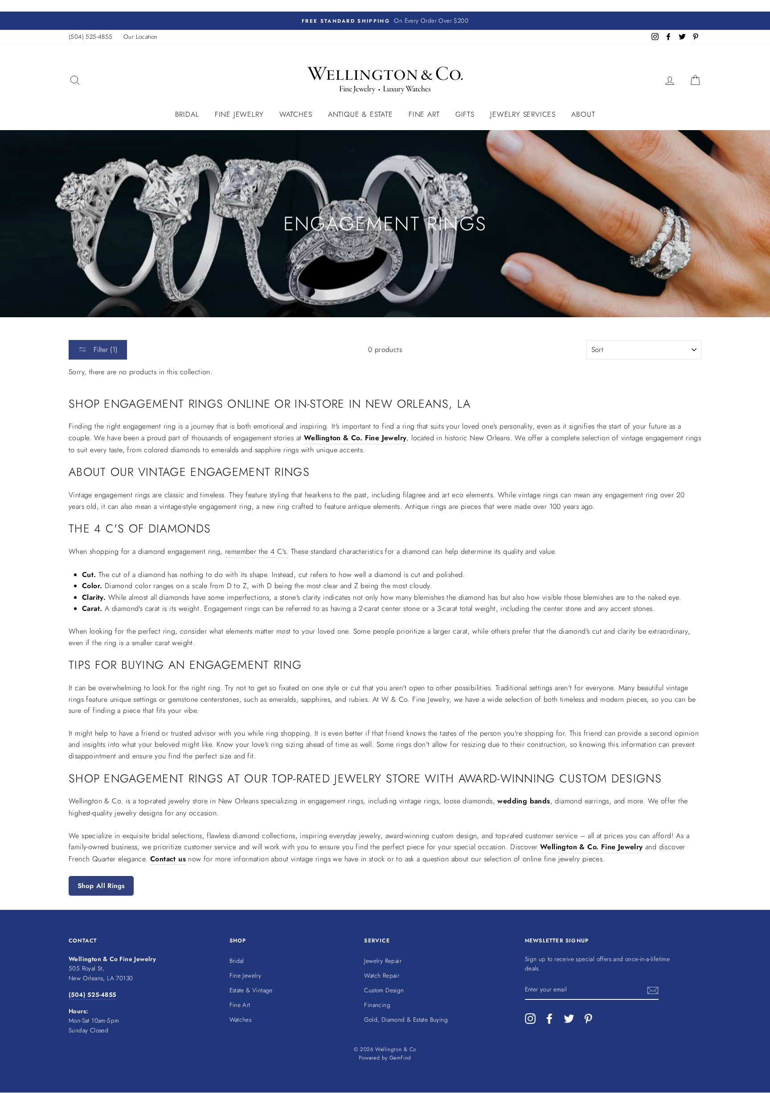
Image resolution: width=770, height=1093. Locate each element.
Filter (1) (104, 349)
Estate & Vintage (251, 990)
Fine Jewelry (239, 114)
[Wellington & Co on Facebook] (549, 1018)
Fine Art (424, 114)
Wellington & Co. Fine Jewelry (355, 438)
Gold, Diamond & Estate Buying (406, 1019)
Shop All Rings (101, 886)
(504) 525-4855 (91, 36)
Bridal (187, 114)
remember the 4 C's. (257, 551)
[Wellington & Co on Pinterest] (588, 1018)
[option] (385, 21)
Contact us (168, 859)
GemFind (400, 1058)
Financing (377, 1004)
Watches (295, 114)
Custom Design (384, 990)
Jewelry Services (523, 114)
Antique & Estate (360, 114)
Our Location (140, 36)
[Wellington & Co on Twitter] (569, 1018)
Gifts (465, 114)
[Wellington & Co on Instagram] (530, 1018)
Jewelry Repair (382, 960)
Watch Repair (381, 975)
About (583, 114)
